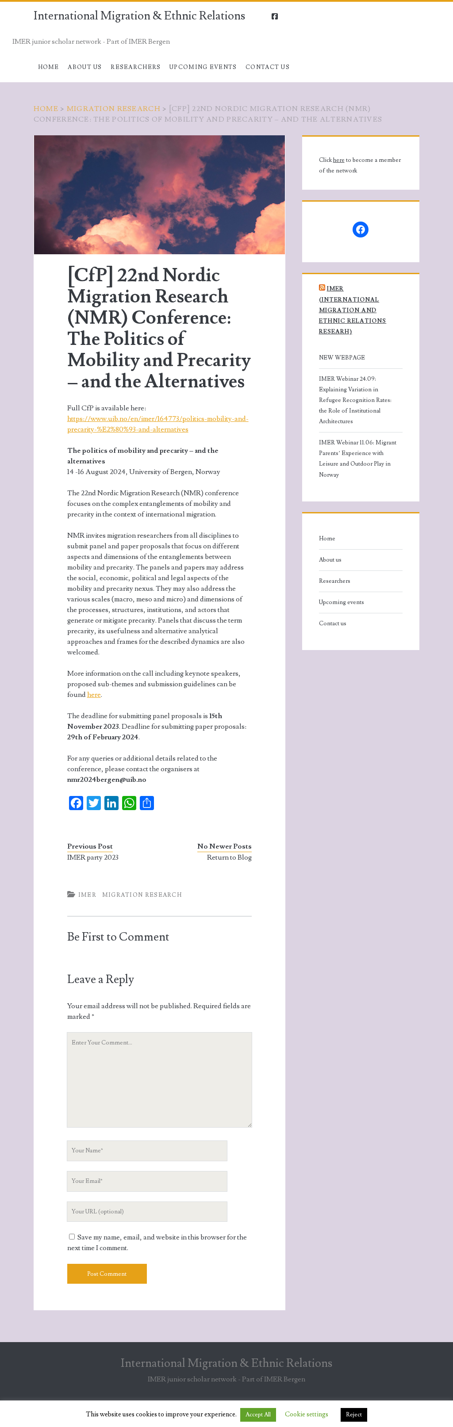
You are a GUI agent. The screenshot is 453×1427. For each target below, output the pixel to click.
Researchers (136, 67)
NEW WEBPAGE (342, 357)
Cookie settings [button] (306, 1414)
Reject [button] (354, 1414)
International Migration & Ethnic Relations (139, 15)
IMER (87, 895)
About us (85, 67)
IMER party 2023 (93, 857)
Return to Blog (229, 857)
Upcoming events (203, 67)
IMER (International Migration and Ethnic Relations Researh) (353, 310)
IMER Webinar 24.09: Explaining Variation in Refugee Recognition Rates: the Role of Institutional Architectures (355, 400)
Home (48, 67)
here (94, 694)
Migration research (114, 108)
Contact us (268, 67)
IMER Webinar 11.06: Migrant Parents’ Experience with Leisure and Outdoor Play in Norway (357, 458)
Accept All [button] (258, 1414)
